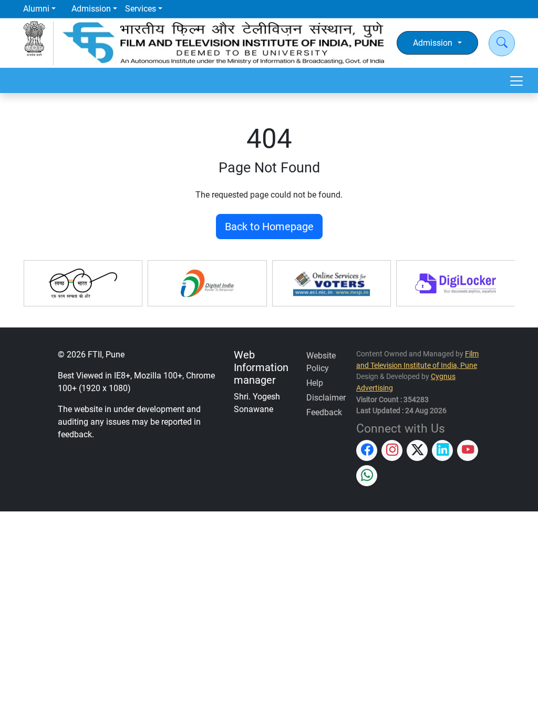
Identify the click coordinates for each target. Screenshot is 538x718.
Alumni (36, 9)
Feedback (324, 412)
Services (140, 9)
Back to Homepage (269, 226)
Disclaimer (326, 398)
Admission (91, 9)
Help (314, 383)
